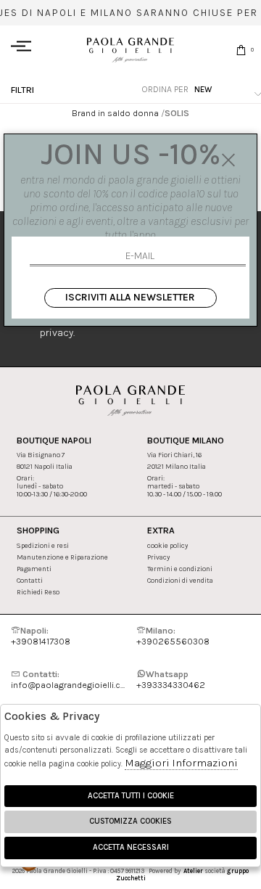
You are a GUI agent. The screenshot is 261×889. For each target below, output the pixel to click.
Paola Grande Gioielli (130, 49)
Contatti (30, 580)
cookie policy (167, 545)
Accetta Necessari (131, 847)
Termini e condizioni (179, 569)
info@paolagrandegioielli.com (68, 679)
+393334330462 (170, 679)
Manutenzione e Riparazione (62, 557)
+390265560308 (173, 636)
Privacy (158, 557)
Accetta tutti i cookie (131, 795)
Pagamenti (34, 569)
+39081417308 (40, 636)
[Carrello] (241, 50)
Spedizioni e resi (43, 545)
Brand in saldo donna (115, 112)
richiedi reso (38, 592)
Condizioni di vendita (180, 580)
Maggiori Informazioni (181, 762)
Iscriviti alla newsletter (130, 297)
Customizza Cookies (130, 821)
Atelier (193, 870)
